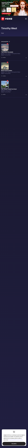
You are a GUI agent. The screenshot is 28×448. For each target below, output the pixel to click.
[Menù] (26, 19)
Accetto (14, 443)
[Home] (4, 19)
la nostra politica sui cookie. (15, 440)
